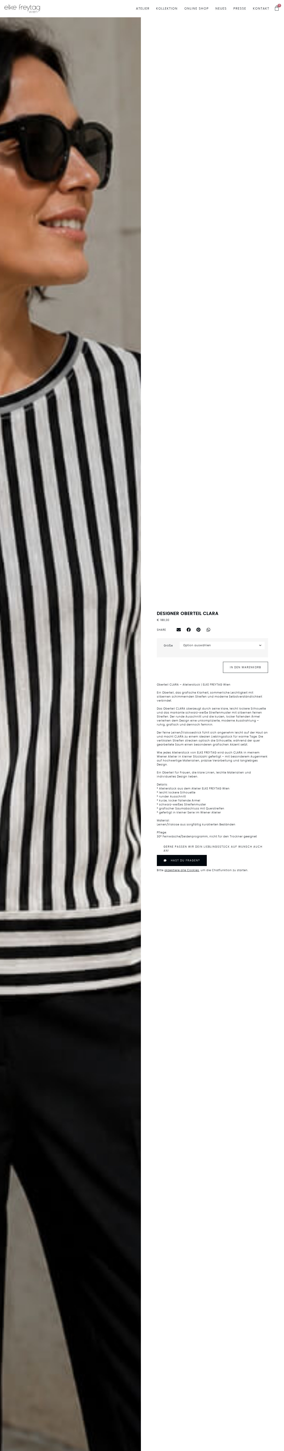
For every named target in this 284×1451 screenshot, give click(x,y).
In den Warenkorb (245, 667)
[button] (178, 630)
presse (239, 8)
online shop (196, 8)
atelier (143, 8)
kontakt (261, 8)
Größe (168, 645)
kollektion (167, 8)
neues (221, 8)
